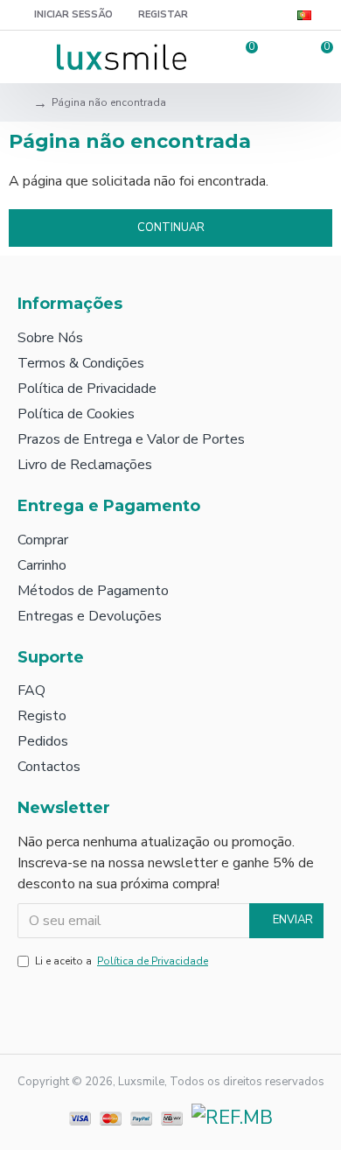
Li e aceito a (121, 961)
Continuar (171, 227)
